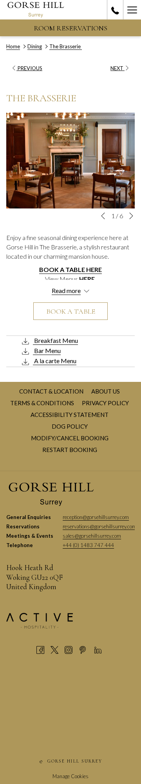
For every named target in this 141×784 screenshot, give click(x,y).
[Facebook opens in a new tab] (40, 649)
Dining (34, 46)
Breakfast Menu (55, 340)
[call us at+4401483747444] (115, 9)
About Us (106, 391)
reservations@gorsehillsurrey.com (99, 526)
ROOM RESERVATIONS (70, 28)
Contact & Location (52, 391)
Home (13, 46)
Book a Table (70, 311)
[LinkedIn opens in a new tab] (98, 649)
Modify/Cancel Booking (69, 437)
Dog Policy (71, 426)
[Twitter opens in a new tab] (54, 649)
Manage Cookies (70, 776)
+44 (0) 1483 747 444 (88, 545)
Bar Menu (47, 350)
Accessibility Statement (70, 414)
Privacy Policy (106, 402)
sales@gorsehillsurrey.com (92, 536)
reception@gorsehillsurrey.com (96, 517)
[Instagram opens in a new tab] (68, 649)
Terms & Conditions (43, 402)
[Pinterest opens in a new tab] (83, 649)
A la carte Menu (54, 360)
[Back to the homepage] (36, 9)
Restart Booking (69, 449)
